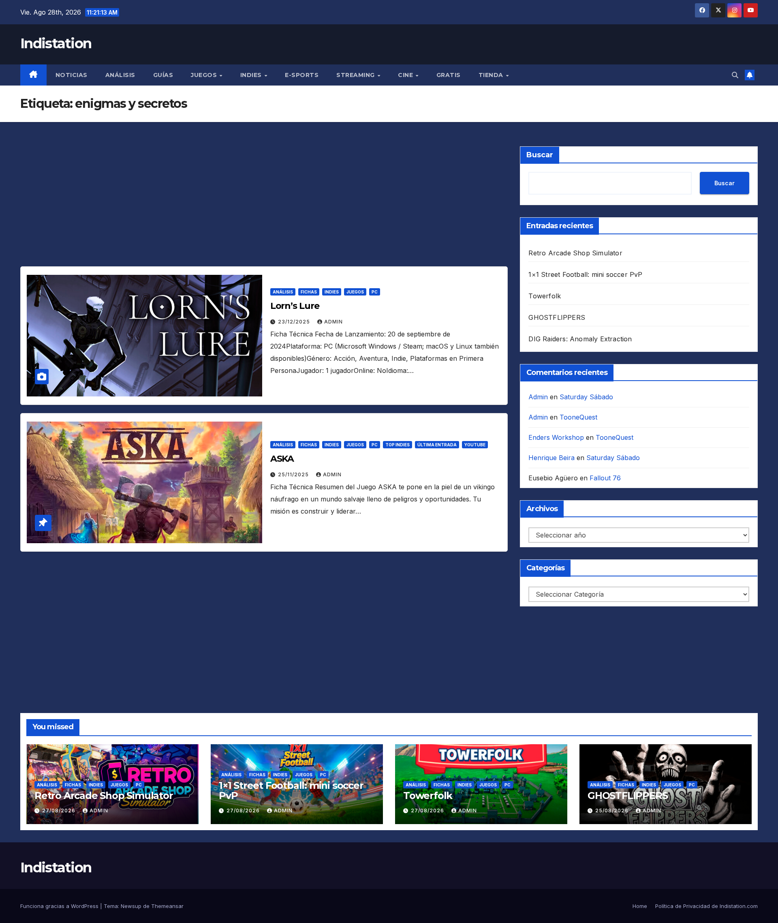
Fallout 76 (605, 478)
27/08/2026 (59, 810)
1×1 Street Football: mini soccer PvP (585, 274)
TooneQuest (578, 417)
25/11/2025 (294, 474)
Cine (406, 75)
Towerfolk (544, 296)
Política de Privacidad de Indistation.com (706, 906)
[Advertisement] (263, 206)
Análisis (120, 75)
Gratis (448, 75)
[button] (735, 75)
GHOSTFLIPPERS (556, 317)
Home (640, 906)
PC (375, 291)
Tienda (492, 75)
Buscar (539, 154)
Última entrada (437, 444)
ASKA (282, 458)
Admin (333, 322)
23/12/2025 (295, 322)
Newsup (131, 906)
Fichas (309, 291)
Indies (252, 75)
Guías (163, 75)
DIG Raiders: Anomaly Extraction (580, 339)
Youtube (474, 444)
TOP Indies (397, 444)
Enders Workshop (556, 437)
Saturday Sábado (586, 397)
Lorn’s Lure (294, 305)
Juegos (205, 75)
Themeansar (167, 906)
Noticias (72, 75)
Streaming (356, 75)
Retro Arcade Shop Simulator (575, 253)
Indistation (55, 43)
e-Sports (301, 75)
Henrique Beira (551, 458)
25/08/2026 (612, 810)
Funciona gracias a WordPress (60, 906)
